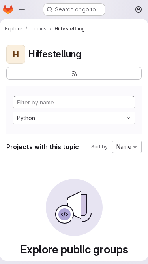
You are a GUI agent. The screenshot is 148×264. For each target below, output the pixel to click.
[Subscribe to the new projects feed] (74, 73)
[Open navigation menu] (21, 9)
